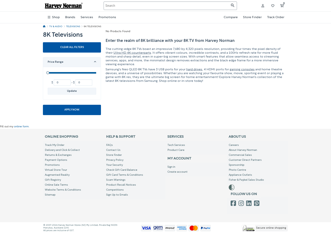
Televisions (73, 26)
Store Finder (252, 17)
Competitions (115, 189)
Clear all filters (72, 47)
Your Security (114, 165)
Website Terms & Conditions (63, 189)
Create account (177, 172)
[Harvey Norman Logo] (64, 6)
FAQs (109, 145)
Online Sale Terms (56, 185)
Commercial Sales (240, 155)
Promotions (107, 17)
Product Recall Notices (121, 185)
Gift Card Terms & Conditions (124, 175)
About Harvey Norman (243, 150)
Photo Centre (237, 170)
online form (21, 126)
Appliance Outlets (240, 175)
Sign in (171, 167)
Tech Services (176, 145)
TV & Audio (55, 26)
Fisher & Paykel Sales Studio (246, 180)
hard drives (194, 69)
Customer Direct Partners (245, 160)
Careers (234, 145)
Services (87, 17)
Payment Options (56, 160)
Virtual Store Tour (56, 170)
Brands (70, 17)
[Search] (233, 6)
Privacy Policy (114, 160)
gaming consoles (242, 69)
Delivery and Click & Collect (62, 150)
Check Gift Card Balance (121, 170)
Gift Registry (53, 180)
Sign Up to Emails (117, 194)
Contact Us (113, 150)
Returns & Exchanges (58, 155)
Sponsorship (236, 165)
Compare (231, 17)
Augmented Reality (57, 175)
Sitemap (50, 194)
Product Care (175, 150)
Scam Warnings (115, 180)
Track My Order (54, 145)
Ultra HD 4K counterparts (132, 52)
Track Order (275, 17)
